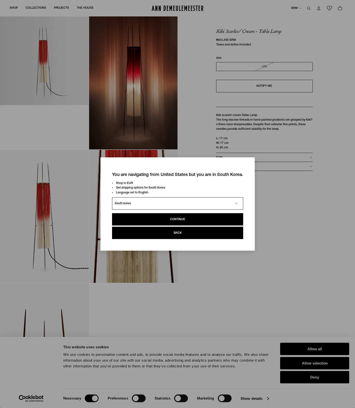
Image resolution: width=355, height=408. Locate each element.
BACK (178, 233)
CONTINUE (177, 219)
